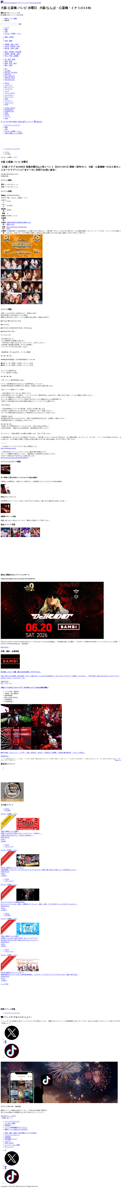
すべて (3, 122)
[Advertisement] (35, 141)
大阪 (6, 31)
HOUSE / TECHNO (11, 72)
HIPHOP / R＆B (10, 78)
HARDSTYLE (9, 111)
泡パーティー (9, 87)
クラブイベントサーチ (12, 149)
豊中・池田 (8, 65)
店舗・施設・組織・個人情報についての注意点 (21, 1133)
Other (6, 118)
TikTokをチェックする (8, 1116)
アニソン (8, 116)
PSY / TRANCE (10, 76)
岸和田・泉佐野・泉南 (12, 54)
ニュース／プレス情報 (12, 1145)
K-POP (7, 114)
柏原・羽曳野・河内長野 (13, 52)
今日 (7, 122)
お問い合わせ (9, 1143)
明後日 (15, 122)
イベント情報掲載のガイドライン (16, 1127)
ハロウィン (8, 85)
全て (6, 69)
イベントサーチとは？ (12, 1121)
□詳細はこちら (118, 760)
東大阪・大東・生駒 (11, 48)
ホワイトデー (9, 97)
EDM (6, 99)
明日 (10, 122)
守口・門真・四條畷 (11, 56)
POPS (6, 104)
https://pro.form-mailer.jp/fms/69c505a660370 (14, 457)
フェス (7, 91)
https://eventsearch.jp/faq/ (8, 448)
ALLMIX (8, 71)
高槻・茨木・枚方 (11, 63)
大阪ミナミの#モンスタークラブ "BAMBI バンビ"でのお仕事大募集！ (25, 687)
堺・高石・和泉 (10, 59)
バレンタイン (9, 95)
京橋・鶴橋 (8, 41)
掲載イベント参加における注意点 (16, 1129)
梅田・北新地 (9, 37)
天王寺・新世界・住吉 (12, 46)
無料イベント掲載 (11, 18)
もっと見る (4, 984)
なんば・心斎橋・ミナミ (13, 33)
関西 (6, 29)
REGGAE (8, 74)
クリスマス (8, 89)
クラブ (7, 27)
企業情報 (8, 1137)
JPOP (6, 113)
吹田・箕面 (8, 61)
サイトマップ (9, 1147)
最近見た (39, 122)
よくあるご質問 (10, 1123)
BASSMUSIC (9, 109)
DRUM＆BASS (10, 80)
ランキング (29, 122)
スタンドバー (9, 102)
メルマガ (8, 1141)
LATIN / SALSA (10, 108)
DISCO (7, 83)
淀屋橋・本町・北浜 (11, 44)
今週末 (20, 122)
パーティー (8, 100)
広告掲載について (11, 1139)
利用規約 (8, 1125)
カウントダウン (10, 93)
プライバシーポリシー (12, 1135)
